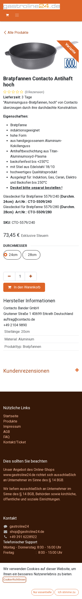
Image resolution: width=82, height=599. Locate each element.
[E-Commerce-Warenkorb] (7, 15)
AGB (6, 432)
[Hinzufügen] (31, 276)
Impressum (12, 426)
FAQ (6, 437)
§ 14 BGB (56, 480)
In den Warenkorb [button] (26, 287)
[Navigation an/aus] (17, 15)
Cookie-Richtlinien (14, 579)
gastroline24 (19, 526)
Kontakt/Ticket (14, 442)
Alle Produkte (18, 32)
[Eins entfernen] (9, 276)
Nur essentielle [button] (42, 592)
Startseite (10, 416)
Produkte (10, 421)
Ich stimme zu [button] (66, 592)
